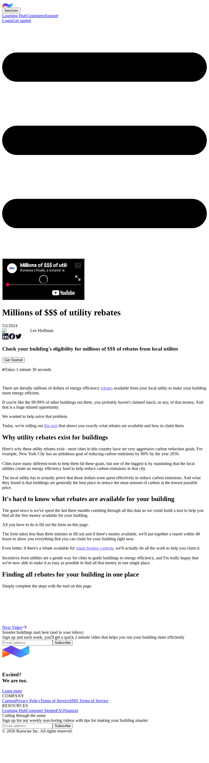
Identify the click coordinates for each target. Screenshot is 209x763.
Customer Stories (41, 710)
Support (51, 15)
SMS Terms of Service (88, 700)
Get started (22, 20)
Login (7, 20)
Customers (35, 15)
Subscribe (62, 643)
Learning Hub (14, 15)
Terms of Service (54, 700)
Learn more (12, 691)
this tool (51, 425)
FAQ (60, 710)
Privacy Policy (27, 700)
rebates (107, 388)
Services (11, 10)
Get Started (13, 360)
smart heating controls (94, 548)
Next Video (12, 627)
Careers (8, 700)
